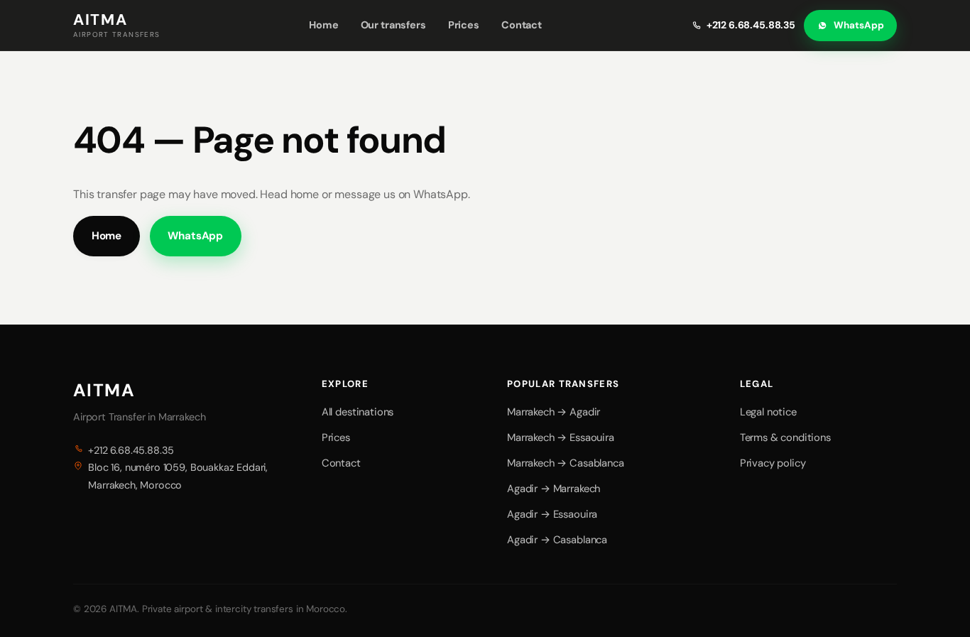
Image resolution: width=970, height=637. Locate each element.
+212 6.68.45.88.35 (751, 24)
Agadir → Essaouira (552, 514)
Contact (521, 24)
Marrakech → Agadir (553, 412)
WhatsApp (858, 25)
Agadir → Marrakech (553, 488)
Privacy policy (773, 463)
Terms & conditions (785, 437)
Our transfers (393, 24)
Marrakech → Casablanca (565, 463)
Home (323, 24)
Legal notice (768, 412)
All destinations (357, 412)
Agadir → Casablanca (557, 540)
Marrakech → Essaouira (560, 437)
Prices (463, 24)
